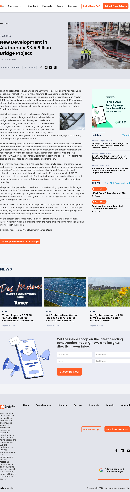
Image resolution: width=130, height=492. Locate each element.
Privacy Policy (7, 488)
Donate (110, 405)
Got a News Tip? (91, 6)
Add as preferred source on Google (20, 241)
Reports (63, 405)
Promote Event (122, 183)
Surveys (78, 405)
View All (126, 135)
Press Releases (43, 405)
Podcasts (47, 6)
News (26, 405)
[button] (16, 6)
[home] (2, 6)
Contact (72, 6)
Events (60, 6)
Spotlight (33, 6)
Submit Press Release (116, 6)
